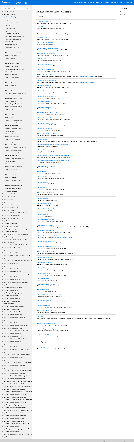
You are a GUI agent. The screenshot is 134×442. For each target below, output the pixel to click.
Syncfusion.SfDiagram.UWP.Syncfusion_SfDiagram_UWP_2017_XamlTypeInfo (17, 238)
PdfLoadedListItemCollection (13, 134)
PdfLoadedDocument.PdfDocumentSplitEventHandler (13, 97)
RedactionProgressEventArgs (13, 188)
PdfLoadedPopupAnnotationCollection (15, 142)
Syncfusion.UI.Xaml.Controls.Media (13, 357)
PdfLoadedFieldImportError (12, 112)
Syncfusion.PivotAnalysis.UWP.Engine (14, 218)
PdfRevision (8, 183)
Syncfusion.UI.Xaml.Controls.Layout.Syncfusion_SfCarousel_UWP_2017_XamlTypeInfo (17, 343)
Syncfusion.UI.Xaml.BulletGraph (12, 269)
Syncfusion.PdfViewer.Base (11, 207)
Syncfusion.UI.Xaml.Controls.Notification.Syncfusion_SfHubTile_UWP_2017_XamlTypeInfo (17, 404)
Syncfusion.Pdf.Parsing (10, 17)
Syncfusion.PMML (8, 221)
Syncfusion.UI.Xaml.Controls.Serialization (15, 415)
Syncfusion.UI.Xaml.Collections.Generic (14, 306)
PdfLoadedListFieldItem (11, 125)
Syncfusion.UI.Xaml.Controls (11, 309)
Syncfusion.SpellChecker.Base (12, 263)
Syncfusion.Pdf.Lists (9, 11)
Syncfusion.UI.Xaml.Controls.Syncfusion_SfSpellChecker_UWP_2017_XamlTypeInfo (18, 433)
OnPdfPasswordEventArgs (12, 33)
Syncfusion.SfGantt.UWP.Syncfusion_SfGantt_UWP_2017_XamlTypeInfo (16, 243)
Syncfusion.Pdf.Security (10, 196)
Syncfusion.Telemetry (9, 266)
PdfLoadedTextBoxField (11, 177)
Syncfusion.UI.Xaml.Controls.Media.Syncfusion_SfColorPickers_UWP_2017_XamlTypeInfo (18, 361)
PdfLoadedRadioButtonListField (13, 150)
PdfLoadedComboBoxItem (12, 77)
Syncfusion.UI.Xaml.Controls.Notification (15, 394)
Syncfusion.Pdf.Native (9, 14)
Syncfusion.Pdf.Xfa (9, 202)
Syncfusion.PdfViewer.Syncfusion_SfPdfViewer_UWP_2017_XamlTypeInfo (17, 211)
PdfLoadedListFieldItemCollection (14, 128)
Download (128, 2)
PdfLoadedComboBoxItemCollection (15, 80)
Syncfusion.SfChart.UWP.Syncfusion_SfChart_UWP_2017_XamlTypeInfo (16, 233)
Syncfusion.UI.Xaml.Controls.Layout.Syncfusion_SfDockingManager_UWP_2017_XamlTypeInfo (19, 348)
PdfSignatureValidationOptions (13, 185)
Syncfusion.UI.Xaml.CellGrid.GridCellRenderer (16, 282)
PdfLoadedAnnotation (87, 77)
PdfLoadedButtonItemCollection (14, 61)
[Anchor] (35, 16)
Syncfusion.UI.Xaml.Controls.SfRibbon (14, 418)
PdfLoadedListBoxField (11, 123)
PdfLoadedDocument (11, 83)
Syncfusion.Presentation (10, 223)
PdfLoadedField (9, 109)
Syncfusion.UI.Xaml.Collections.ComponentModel (12, 302)
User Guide (99, 2)
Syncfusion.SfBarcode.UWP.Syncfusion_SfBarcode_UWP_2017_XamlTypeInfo (17, 228)
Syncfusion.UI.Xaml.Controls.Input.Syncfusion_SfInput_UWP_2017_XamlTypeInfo (16, 329)
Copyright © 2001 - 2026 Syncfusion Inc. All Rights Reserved (116, 441)
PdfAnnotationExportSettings (13, 39)
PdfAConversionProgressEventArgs (14, 36)
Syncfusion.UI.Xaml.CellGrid (11, 277)
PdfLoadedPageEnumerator (12, 139)
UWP (18, 2)
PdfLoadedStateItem (10, 164)
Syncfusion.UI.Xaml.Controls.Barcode (14, 312)
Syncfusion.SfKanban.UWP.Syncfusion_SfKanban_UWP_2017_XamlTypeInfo (17, 254)
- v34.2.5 (24, 3)
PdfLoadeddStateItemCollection (13, 106)
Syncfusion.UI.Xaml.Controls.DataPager (14, 317)
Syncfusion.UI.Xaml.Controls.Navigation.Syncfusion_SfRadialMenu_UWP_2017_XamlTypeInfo (18, 380)
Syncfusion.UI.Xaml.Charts (11, 295)
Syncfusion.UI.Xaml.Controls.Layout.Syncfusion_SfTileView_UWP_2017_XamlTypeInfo (17, 353)
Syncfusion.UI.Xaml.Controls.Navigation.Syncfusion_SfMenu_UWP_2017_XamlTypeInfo (16, 374)
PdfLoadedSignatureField (12, 153)
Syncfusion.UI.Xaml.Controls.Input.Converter (16, 325)
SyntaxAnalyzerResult (11, 191)
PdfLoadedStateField (10, 161)
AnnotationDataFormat (11, 23)
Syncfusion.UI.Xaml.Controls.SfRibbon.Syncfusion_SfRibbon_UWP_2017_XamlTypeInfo (16, 422)
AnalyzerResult (9, 20)
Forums (119, 2)
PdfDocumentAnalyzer (11, 44)
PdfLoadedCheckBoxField (12, 63)
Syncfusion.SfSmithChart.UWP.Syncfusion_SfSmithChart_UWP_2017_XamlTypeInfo (18, 259)
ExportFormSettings (10, 28)
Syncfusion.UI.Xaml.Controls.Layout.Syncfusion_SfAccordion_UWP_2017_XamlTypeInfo (17, 337)
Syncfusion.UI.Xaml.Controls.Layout (13, 333)
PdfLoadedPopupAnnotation (63, 237)
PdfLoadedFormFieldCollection (13, 120)
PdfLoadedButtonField (11, 55)
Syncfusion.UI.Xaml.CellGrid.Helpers (13, 285)
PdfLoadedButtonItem (11, 58)
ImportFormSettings (10, 31)
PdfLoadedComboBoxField (12, 74)
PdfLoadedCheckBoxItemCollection (14, 69)
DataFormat (8, 25)
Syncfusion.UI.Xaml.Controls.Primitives (14, 413)
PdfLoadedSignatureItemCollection (14, 158)
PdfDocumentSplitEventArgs (12, 47)
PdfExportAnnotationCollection (13, 50)
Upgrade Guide (89, 2)
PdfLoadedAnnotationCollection (13, 53)
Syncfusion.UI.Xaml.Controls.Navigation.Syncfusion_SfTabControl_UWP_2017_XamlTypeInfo (18, 385)
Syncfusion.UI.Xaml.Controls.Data (13, 314)
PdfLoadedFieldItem (10, 115)
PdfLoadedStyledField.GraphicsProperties (16, 172)
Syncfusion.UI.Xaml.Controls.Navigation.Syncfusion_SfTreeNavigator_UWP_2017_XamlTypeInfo (18, 390)
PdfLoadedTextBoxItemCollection (14, 180)
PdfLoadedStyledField (11, 169)
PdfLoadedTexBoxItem (11, 175)
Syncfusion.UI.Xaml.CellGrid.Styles (13, 287)
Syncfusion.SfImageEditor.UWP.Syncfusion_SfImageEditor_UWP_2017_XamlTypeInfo (18, 249)
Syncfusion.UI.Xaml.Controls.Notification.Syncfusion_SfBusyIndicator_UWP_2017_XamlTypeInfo (18, 398)
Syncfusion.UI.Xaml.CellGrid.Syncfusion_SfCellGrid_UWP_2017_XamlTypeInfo (17, 292)
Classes (122, 12)
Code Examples (78, 2)
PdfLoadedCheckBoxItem (12, 66)
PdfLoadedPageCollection (12, 136)
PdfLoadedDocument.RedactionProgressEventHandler (14, 102)
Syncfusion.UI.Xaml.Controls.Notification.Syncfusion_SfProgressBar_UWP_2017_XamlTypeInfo (18, 409)
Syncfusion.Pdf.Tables (9, 199)
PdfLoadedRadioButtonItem (12, 145)
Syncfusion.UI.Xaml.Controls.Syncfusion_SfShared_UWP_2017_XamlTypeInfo (16, 428)
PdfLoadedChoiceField (11, 72)
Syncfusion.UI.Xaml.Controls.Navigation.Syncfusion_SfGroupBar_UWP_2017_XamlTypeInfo (17, 369)
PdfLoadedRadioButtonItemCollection (15, 147)
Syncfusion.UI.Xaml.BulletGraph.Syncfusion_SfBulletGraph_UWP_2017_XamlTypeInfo (18, 273)
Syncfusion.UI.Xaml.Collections (12, 298)
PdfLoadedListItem (10, 131)
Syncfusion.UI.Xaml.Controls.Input (13, 323)
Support (113, 2)
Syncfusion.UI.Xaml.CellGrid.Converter (14, 279)
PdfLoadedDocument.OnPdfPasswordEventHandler (13, 87)
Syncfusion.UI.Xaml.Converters (12, 437)
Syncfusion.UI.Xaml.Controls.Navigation (14, 365)
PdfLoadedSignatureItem (12, 155)
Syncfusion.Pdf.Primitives (10, 194)
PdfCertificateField (10, 42)
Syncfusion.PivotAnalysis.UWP (12, 215)
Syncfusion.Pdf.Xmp (9, 205)
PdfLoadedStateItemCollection (13, 166)
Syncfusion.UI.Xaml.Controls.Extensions (14, 320)
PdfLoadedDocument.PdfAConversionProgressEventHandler (15, 92)
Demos (107, 2)
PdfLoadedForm (9, 117)
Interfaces (123, 14)
